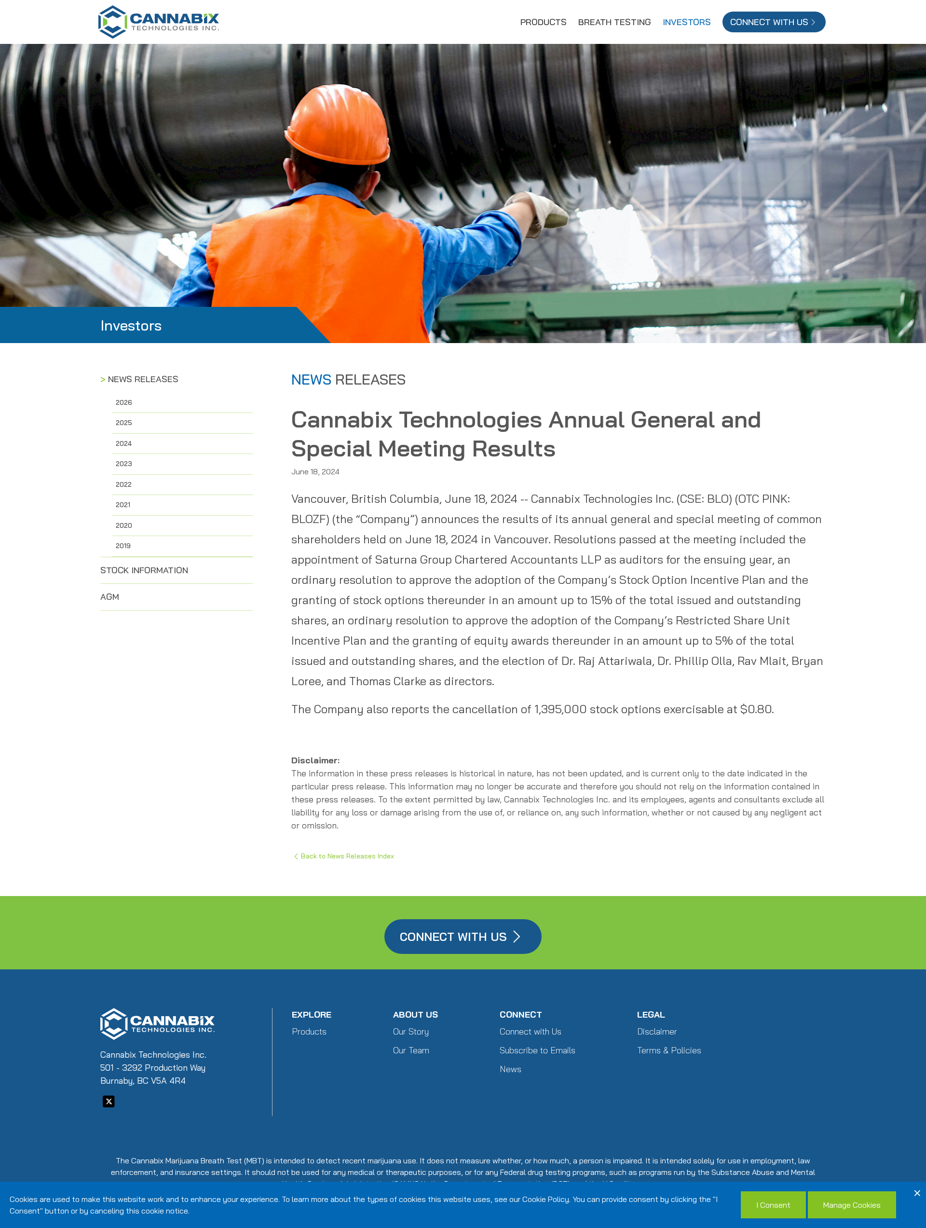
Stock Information (144, 570)
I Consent (773, 1205)
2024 (124, 443)
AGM (109, 596)
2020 (124, 525)
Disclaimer (657, 1031)
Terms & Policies (669, 1050)
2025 (124, 422)
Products (543, 22)
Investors (687, 22)
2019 (123, 545)
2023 (124, 463)
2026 (124, 402)
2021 (123, 504)
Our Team (411, 1050)
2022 (124, 484)
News (510, 1069)
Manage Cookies (852, 1205)
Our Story (411, 1031)
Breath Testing (614, 22)
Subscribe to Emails (537, 1050)
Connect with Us (530, 1031)
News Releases (143, 379)
